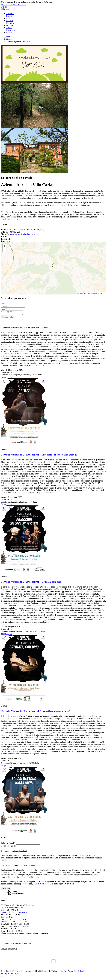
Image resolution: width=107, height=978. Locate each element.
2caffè (63, 971)
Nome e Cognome (9, 846)
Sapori (9, 16)
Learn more (39, 884)
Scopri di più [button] (6, 377)
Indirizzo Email (8, 843)
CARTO (102, 293)
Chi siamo (5, 944)
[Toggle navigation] (8, 9)
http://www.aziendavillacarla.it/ (22, 234)
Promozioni (6, 4)
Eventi (9, 32)
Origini (81, 971)
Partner (20, 944)
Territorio (10, 13)
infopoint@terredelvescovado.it (14, 912)
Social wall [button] (21, 4)
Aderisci (13, 944)
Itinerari (9, 21)
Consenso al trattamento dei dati (14, 851)
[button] (53, 265)
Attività (9, 28)
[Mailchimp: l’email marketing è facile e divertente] (15, 895)
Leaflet (81, 293)
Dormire (9, 25)
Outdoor (9, 39)
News (13, 4)
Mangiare (10, 23)
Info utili (27, 944)
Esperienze (10, 30)
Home (8, 37)
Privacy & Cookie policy (11, 973)
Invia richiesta (7, 317)
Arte (8, 18)
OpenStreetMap (92, 293)
